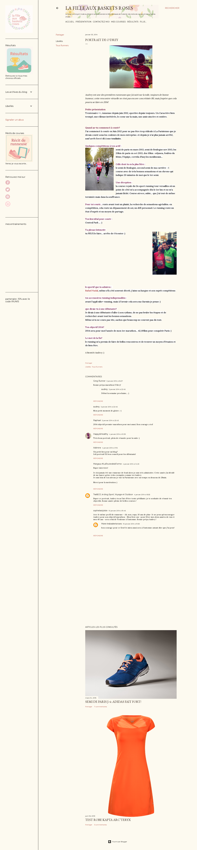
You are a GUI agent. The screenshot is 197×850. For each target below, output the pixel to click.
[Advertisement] (131, 600)
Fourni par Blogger (119, 842)
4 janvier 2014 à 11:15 (110, 448)
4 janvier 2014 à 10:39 (117, 434)
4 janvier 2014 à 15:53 (142, 495)
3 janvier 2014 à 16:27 (115, 381)
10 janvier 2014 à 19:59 (131, 524)
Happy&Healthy (100, 434)
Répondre (98, 401)
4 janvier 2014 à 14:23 (131, 464)
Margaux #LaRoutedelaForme (107, 464)
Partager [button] (60, 35)
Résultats (132, 22)
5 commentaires (100, 825)
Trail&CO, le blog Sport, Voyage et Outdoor (113, 494)
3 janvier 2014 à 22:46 (109, 407)
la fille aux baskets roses (99, 8)
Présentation (83, 22)
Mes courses (118, 22)
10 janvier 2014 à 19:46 (117, 511)
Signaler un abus (14, 120)
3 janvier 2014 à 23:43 (110, 420)
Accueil (69, 22)
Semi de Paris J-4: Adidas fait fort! (113, 702)
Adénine (97, 448)
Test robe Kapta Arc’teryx (108, 820)
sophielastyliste (100, 510)
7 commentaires (100, 707)
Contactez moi (101, 22)
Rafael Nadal (91, 290)
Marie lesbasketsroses (111, 524)
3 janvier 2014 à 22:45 (117, 389)
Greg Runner (99, 381)
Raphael (97, 420)
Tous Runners (62, 45)
